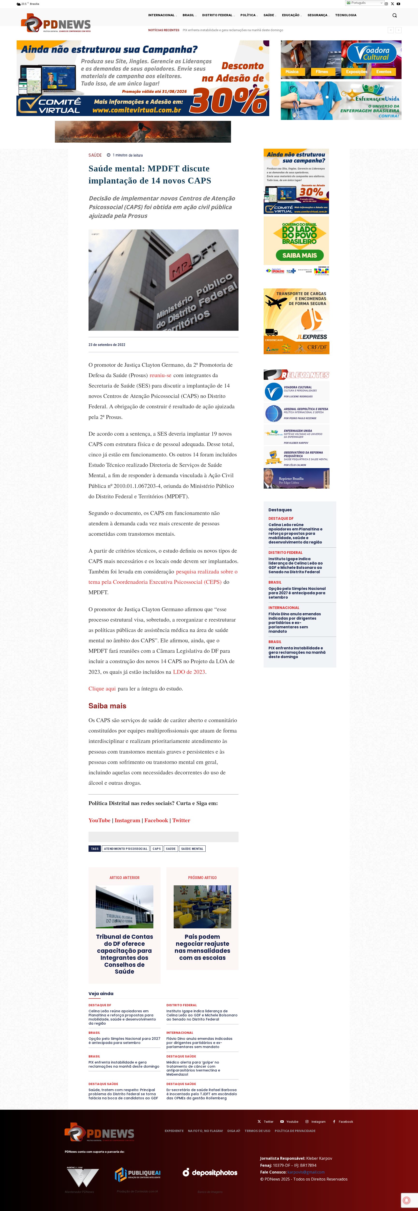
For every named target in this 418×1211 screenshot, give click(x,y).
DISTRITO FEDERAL (286, 552)
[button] (395, 15)
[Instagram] (386, 4)
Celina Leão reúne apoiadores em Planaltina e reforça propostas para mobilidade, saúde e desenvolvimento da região (295, 533)
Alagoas (131, 957)
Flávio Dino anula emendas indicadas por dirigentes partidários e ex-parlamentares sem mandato (199, 1042)
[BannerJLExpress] (296, 353)
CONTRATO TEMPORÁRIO (114, 966)
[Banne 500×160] (341, 100)
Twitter (181, 820)
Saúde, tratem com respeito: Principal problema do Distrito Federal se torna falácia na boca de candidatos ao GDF (123, 1094)
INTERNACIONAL (179, 1032)
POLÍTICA (117, 1005)
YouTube (100, 820)
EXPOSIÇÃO (186, 984)
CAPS (157, 849)
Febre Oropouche (125, 988)
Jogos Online (122, 992)
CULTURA (209, 966)
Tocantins (184, 1018)
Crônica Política (167, 966)
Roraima (186, 1010)
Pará (167, 1001)
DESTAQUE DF (197, 971)
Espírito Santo (106, 984)
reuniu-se (161, 375)
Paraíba (182, 1001)
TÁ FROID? (105, 1018)
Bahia (167, 957)
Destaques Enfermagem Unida (150, 975)
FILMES (148, 988)
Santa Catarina (208, 1010)
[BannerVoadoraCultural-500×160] (341, 59)
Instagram (127, 820)
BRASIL (182, 957)
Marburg (208, 992)
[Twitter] (259, 1121)
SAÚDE (95, 155)
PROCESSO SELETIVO (145, 1005)
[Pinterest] (222, 344)
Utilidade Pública (207, 1018)
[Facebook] (200, 344)
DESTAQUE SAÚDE (181, 1056)
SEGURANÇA (199, 1014)
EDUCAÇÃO (126, 979)
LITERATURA (168, 992)
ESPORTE (128, 984)
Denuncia (143, 971)
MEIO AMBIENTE (147, 997)
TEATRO (123, 1018)
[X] (392, 4)
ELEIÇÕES (147, 979)
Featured (206, 984)
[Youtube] (399, 4)
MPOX (216, 997)
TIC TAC (165, 1018)
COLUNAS (107, 962)
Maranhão (190, 992)
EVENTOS (165, 984)
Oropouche (151, 1001)
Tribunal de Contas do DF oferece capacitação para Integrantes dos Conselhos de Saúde (124, 954)
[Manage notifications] (407, 1200)
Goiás (163, 988)
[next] (399, 30)
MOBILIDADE (198, 997)
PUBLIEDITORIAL (177, 1005)
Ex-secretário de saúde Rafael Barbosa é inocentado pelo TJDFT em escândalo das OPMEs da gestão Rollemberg (201, 1094)
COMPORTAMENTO (133, 962)
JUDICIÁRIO (146, 992)
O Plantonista (111, 1001)
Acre (116, 957)
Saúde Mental (192, 849)
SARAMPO (112, 1014)
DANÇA (110, 971)
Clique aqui (102, 688)
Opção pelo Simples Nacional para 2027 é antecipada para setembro (124, 1040)
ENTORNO (214, 979)
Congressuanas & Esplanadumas (216, 962)
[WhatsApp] (234, 344)
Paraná (197, 1001)
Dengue (126, 971)
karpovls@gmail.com (306, 1172)
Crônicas (190, 966)
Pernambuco (217, 1001)
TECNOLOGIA (144, 1018)
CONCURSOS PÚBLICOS (170, 962)
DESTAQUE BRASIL (169, 971)
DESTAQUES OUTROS (191, 975)
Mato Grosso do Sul (117, 997)
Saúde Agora (150, 1014)
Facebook (156, 820)
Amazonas (150, 957)
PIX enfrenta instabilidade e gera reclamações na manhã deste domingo (124, 1064)
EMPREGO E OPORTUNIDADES (180, 979)
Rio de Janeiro (134, 1010)
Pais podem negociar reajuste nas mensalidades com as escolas (202, 947)
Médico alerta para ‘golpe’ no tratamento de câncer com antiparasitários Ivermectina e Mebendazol (193, 1068)
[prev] (391, 30)
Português (358, 3)
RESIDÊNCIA (109, 1010)
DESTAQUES (114, 975)
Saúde (171, 849)
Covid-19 (144, 966)
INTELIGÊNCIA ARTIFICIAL (191, 988)
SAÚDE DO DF (174, 1014)
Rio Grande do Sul (162, 1010)
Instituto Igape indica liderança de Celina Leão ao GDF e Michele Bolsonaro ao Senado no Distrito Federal (256, 30)
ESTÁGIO (146, 984)
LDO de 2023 (189, 671)
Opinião (132, 1001)
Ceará (197, 957)
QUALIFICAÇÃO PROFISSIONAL (216, 1005)
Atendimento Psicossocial (125, 849)
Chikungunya (216, 957)
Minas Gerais (174, 997)
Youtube (292, 1121)
